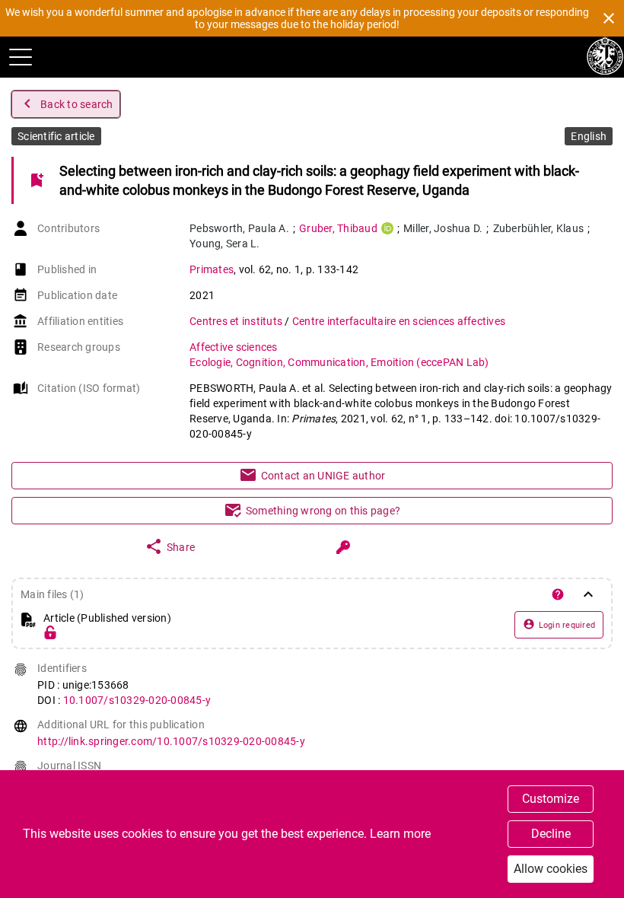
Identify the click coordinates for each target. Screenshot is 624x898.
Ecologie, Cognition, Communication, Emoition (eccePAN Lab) (339, 362)
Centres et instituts (237, 321)
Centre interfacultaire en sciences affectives (398, 321)
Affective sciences (233, 347)
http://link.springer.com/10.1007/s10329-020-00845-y (171, 741)
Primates (211, 269)
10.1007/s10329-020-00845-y (137, 700)
